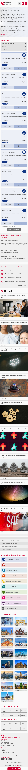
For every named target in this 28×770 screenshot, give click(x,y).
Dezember (23, 715)
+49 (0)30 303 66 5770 (8, 752)
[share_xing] (9, 768)
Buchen (21, 68)
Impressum (20, 765)
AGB (8, 762)
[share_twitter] (15, 768)
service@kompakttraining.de (17, 755)
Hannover (5, 64)
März (23, 723)
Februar (16, 723)
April (10, 728)
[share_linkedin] (19, 768)
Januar (10, 723)
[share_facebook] (12, 768)
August (17, 710)
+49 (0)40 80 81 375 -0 (8, 744)
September (23, 710)
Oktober (10, 715)
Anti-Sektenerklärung (16, 762)
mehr (2, 34)
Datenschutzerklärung (10, 765)
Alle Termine (8, 68)
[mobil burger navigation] (19, 3)
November (17, 715)
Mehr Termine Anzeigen (14, 229)
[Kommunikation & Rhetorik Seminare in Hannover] (23, 3)
